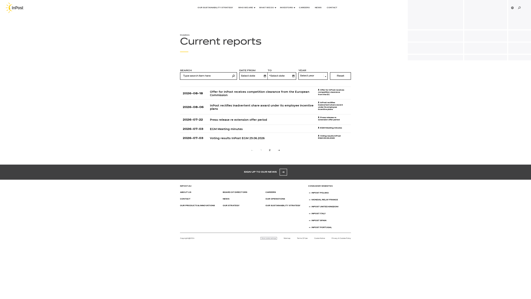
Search (186, 70)
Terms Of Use (302, 238)
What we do (266, 8)
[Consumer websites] (512, 7)
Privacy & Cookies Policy (341, 238)
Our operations (275, 199)
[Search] (519, 7)
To (270, 70)
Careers (304, 8)
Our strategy (231, 206)
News (318, 8)
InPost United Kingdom (325, 207)
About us (185, 192)
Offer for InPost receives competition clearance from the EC (331, 92)
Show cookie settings (268, 238)
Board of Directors (235, 192)
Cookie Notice (319, 238)
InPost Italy (319, 214)
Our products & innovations (197, 206)
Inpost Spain (319, 220)
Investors (286, 8)
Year (302, 70)
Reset (340, 76)
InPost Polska (320, 193)
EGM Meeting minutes (331, 128)
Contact (332, 8)
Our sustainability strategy (215, 8)
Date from (247, 70)
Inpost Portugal (322, 227)
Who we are (245, 8)
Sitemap (287, 238)
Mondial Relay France (325, 200)
